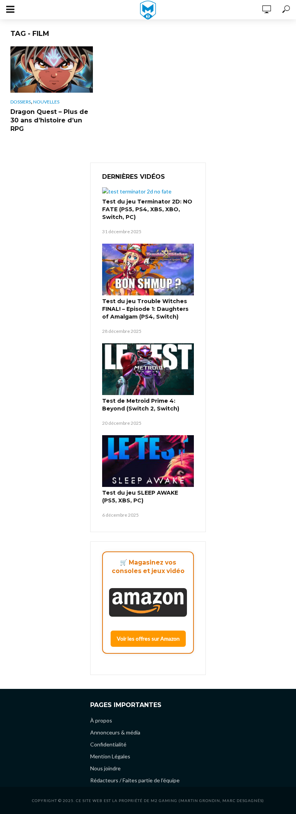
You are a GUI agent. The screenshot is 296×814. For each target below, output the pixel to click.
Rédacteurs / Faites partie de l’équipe (135, 780)
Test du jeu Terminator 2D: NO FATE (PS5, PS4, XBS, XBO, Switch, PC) (147, 209)
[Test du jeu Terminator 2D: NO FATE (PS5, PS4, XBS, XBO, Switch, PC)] (148, 191)
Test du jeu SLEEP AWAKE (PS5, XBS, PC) (140, 496)
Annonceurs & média (115, 732)
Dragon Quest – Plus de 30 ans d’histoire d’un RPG (49, 120)
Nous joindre (105, 768)
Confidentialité (108, 744)
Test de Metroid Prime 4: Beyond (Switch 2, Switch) (140, 404)
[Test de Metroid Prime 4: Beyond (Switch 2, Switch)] (148, 369)
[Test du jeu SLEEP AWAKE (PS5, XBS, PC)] (148, 461)
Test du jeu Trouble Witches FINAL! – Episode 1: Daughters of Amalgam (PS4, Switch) (145, 309)
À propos (101, 720)
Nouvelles (46, 102)
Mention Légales (110, 756)
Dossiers (20, 102)
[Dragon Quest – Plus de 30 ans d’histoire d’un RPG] (51, 69)
